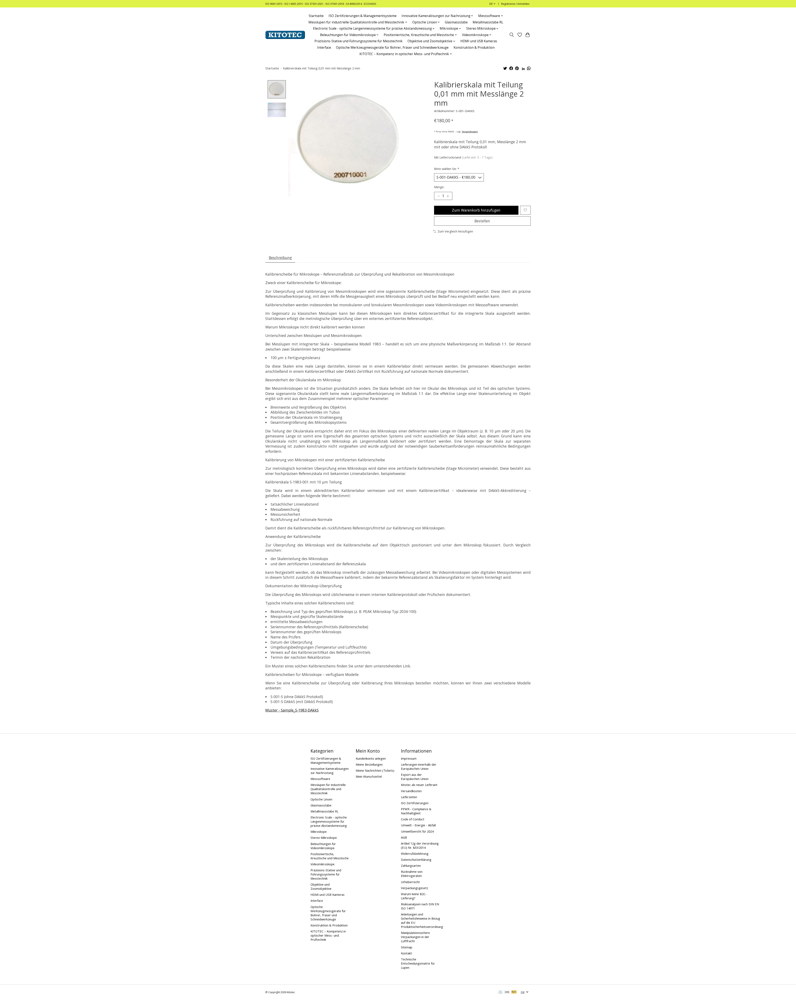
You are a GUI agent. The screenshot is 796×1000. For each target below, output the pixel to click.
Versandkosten (470, 131)
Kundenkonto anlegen (371, 758)
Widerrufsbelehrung (414, 853)
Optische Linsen (321, 799)
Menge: (439, 187)
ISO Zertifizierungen (414, 803)
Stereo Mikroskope (324, 837)
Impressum (408, 758)
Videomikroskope (323, 864)
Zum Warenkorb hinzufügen (476, 210)
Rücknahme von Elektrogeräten (411, 873)
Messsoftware (320, 779)
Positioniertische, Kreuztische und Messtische (330, 856)
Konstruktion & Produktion (474, 47)
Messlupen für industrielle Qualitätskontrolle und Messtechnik (328, 789)
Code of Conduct (412, 819)
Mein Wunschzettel (369, 776)
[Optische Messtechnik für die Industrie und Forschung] (285, 35)
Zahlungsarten (411, 865)
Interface (324, 47)
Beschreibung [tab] (280, 257)
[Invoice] (500, 992)
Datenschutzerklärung (416, 859)
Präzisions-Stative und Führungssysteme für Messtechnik (358, 41)
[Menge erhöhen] (448, 196)
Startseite (316, 16)
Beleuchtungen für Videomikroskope (323, 846)
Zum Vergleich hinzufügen (455, 231)
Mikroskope (319, 831)
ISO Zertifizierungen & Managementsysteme (363, 16)
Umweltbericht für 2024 (417, 831)
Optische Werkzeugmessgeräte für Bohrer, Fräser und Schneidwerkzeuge (392, 47)
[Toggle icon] (512, 35)
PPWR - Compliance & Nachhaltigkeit (416, 811)
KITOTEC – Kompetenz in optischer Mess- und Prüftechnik (328, 935)
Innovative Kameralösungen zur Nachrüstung (330, 770)
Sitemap (406, 947)
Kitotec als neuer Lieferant (419, 785)
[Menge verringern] (439, 196)
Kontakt (406, 953)
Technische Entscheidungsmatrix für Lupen (418, 963)
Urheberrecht (410, 882)
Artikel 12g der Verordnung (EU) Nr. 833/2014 (420, 845)
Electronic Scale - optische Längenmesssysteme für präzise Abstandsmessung (329, 821)
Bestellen (482, 220)
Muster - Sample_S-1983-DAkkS (292, 710)
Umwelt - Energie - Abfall (418, 825)
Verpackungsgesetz (414, 888)
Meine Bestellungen (369, 764)
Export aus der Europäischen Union (414, 776)
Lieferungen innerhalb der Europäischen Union (418, 766)
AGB (404, 837)
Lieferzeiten (409, 797)
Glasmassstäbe (456, 22)
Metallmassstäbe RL (488, 22)
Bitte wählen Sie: (446, 169)
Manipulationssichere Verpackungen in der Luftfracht (415, 937)
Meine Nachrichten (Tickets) (375, 770)
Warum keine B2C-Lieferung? (414, 896)
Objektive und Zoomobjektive (321, 886)
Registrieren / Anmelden (515, 4)
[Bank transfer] (507, 992)
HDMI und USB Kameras (478, 41)
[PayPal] (514, 992)
